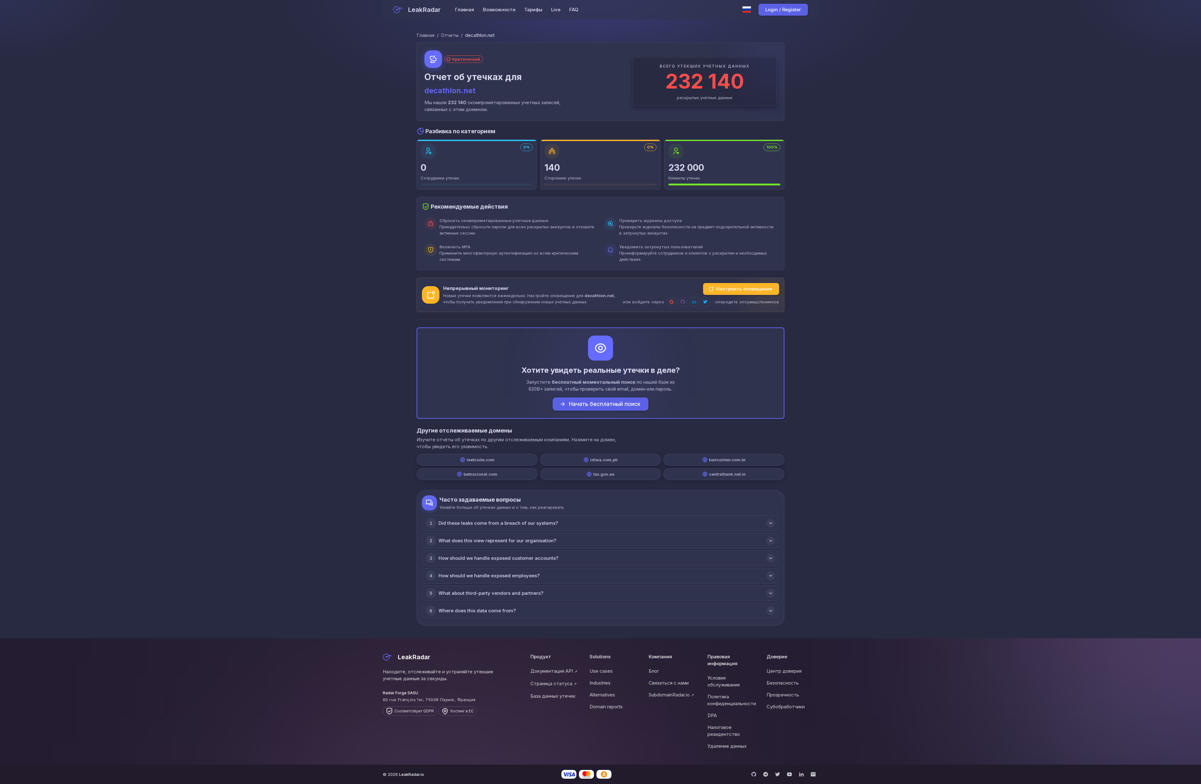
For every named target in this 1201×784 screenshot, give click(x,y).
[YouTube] (789, 774)
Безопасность (783, 683)
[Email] (813, 774)
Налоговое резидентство (723, 730)
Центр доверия (784, 671)
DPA (712, 715)
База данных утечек (552, 696)
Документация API (553, 671)
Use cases (601, 671)
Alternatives (602, 695)
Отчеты (450, 35)
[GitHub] (754, 774)
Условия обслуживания (723, 681)
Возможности (499, 10)
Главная (464, 10)
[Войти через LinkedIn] (694, 302)
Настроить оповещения (744, 289)
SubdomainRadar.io (671, 695)
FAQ (573, 10)
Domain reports (606, 707)
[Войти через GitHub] (683, 302)
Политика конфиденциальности (731, 700)
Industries (600, 683)
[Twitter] (778, 774)
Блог (654, 671)
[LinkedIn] (801, 774)
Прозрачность (783, 695)
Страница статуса (553, 683)
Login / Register (783, 10)
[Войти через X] (705, 302)
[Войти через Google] (671, 302)
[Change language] (747, 10)
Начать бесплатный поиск (604, 404)
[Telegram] (766, 774)
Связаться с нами (669, 683)
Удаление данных (727, 746)
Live (555, 10)
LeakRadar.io (411, 774)
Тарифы (533, 10)
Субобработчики (786, 707)
